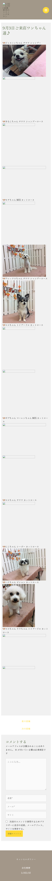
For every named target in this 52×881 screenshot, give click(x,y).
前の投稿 (26, 721)
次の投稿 (26, 728)
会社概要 (26, 867)
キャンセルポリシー (26, 859)
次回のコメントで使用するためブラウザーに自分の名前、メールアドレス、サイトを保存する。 (25, 825)
